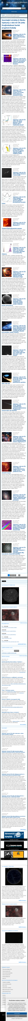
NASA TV (4, 978)
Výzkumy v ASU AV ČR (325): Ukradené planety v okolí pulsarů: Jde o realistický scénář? (19, 122)
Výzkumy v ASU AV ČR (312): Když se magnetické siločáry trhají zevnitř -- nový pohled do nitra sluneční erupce (13, 470)
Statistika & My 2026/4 (11, 691)
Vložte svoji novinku (23, 655)
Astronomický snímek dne (8, 585)
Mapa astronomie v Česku (8, 989)
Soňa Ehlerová (4, 675)
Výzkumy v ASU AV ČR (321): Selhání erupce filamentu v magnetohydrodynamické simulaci (13, 225)
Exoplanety (15, 118)
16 (19, 575)
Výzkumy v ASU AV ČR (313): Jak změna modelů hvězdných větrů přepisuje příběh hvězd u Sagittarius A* (19, 439)
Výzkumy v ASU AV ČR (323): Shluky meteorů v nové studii (19, 174)
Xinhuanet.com (22, 672)
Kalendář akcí (5, 623)
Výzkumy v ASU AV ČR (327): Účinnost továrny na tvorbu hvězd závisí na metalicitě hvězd (19, 92)
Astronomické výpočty (7, 984)
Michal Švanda (15, 31)
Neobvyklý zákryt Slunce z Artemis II (10, 712)
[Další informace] (14, 876)
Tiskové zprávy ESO (6, 974)
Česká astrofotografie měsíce (9, 607)
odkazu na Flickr (16, 721)
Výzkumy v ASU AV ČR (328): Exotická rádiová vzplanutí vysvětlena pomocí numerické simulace (19, 61)
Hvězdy (14, 32)
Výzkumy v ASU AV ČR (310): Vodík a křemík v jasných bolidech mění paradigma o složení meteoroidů (19, 527)
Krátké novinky (6, 656)
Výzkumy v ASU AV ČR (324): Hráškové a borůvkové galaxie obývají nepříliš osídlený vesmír (19, 150)
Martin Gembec (4, 660)
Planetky (4, 998)
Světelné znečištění (6, 982)
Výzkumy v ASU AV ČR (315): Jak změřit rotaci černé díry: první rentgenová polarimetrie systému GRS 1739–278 (14, 380)
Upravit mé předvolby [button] (16, 1018)
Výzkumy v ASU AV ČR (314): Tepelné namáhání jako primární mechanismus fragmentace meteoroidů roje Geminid (14, 407)
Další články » (23, 829)
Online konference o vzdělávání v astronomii (12, 677)
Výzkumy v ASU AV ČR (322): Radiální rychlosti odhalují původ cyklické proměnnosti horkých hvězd (13, 200)
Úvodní (3, 15)
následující (13, 577)
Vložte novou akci (23, 622)
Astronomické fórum (7, 991)
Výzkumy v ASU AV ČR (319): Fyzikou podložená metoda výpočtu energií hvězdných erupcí (19, 274)
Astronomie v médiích (7, 987)
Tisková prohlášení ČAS (7, 969)
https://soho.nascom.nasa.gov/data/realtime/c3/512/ (12, 707)
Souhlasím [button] (17, 1013)
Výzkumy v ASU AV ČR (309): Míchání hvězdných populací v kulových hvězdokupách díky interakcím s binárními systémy (13, 551)
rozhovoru (21, 692)
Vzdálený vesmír (16, 88)
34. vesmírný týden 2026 (8, 866)
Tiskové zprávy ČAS (6, 971)
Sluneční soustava (16, 170)
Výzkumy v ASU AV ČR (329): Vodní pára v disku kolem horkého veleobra (19, 36)
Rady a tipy (5, 985)
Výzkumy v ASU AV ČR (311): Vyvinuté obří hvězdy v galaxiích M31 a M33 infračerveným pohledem (19, 497)
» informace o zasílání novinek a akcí (9, 653)
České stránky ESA (6, 976)
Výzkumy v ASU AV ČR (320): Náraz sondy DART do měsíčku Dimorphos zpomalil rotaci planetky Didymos (13, 251)
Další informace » (22, 900)
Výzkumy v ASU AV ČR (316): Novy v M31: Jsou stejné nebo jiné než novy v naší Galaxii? (19, 352)
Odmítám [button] (17, 1016)
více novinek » (23, 724)
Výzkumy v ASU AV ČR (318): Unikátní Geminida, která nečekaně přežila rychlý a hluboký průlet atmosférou (13, 302)
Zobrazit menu (14, 11)
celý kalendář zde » (22, 644)
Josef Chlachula (4, 688)
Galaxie (4, 997)
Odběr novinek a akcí (7, 647)
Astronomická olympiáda (7, 973)
